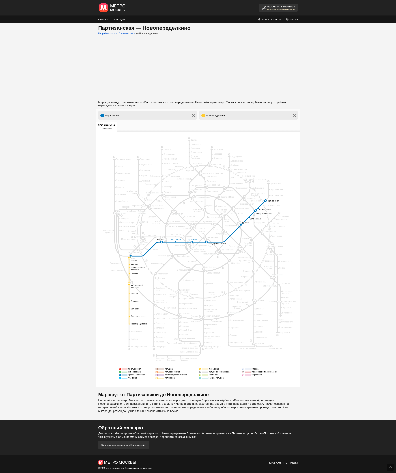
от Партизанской (124, 33)
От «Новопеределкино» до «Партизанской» (123, 445)
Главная (103, 19)
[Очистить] (193, 115)
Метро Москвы (105, 33)
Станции (119, 19)
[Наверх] (390, 467)
